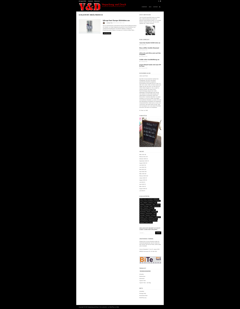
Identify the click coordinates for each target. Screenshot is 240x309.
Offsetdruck (142, 213)
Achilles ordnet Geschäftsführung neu (149, 59)
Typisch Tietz (142, 280)
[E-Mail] (160, 1)
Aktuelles (141, 274)
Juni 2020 (141, 167)
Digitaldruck (156, 198)
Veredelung (151, 217)
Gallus (155, 202)
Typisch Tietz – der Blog (145, 282)
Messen (148, 211)
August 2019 (142, 180)
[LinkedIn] (159, 1)
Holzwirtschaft (148, 204)
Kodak (151, 206)
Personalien (142, 215)
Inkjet (154, 204)
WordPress (112, 307)
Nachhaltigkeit (154, 211)
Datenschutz (97, 1)
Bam (118, 307)
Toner (146, 217)
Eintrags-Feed (142, 293)
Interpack (158, 204)
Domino (141, 200)
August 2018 (142, 188)
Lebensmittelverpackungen (145, 209)
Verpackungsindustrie (153, 218)
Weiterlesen (107, 33)
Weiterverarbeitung (153, 220)
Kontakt (155, 6)
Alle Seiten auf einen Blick (145, 271)
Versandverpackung (144, 220)
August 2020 (142, 163)
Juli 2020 (141, 165)
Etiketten (145, 202)
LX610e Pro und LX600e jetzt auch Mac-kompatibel (150, 53)
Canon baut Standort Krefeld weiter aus (149, 42)
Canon (145, 198)
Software (142, 217)
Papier (155, 213)
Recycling (148, 215)
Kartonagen (146, 206)
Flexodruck (150, 202)
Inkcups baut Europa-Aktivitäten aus (116, 20)
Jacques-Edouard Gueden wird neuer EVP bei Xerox (150, 65)
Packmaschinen (149, 213)
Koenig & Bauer (157, 206)
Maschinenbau (143, 211)
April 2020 (141, 171)
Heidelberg (142, 204)
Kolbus (141, 208)
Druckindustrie (157, 200)
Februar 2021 (142, 156)
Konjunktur (146, 208)
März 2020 (142, 173)
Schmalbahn (153, 215)
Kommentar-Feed (143, 295)
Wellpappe (142, 222)
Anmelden (141, 291)
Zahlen (150, 222)
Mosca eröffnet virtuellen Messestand (149, 48)
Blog (150, 6)
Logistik (153, 209)
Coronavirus (150, 198)
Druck (145, 200)
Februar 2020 (142, 175)
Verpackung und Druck (114, 4)
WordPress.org (142, 297)
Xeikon (146, 222)
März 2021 (141, 154)
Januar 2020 (142, 178)
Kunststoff (152, 208)
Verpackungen (157, 217)
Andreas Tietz (110, 22)
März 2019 (141, 186)
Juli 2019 (141, 182)
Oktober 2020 (142, 158)
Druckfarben (150, 200)
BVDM (141, 198)
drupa (141, 202)
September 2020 (143, 161)
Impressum (90, 1)
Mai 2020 (141, 169)
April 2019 (141, 184)
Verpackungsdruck (143, 218)
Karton (141, 206)
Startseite (144, 6)
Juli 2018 (141, 190)
